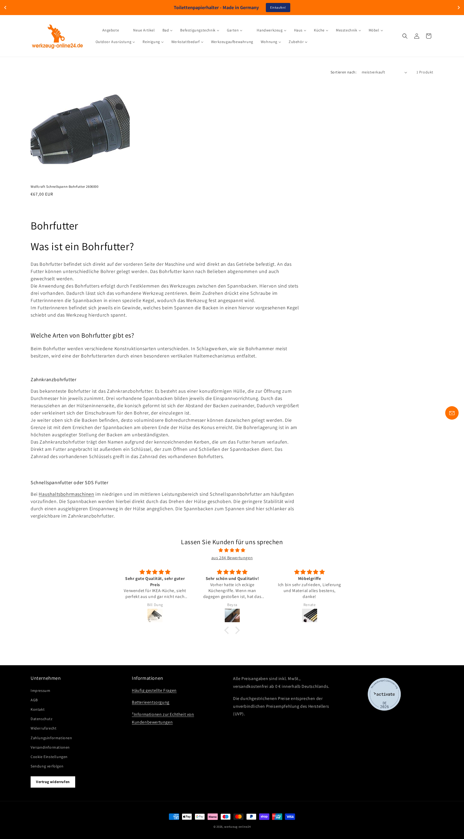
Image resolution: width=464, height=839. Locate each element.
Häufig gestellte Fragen (154, 690)
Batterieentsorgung (150, 702)
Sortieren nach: (343, 72)
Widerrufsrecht (43, 728)
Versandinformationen (50, 747)
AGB (34, 700)
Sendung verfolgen (47, 766)
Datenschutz (42, 718)
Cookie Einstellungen (49, 756)
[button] (405, 36)
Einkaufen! (278, 7)
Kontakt (38, 709)
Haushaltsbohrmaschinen (66, 494)
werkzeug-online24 (237, 827)
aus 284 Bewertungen (232, 558)
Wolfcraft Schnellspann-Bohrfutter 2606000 (65, 187)
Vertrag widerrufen (53, 781)
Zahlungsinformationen (51, 737)
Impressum (40, 690)
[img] (232, 550)
